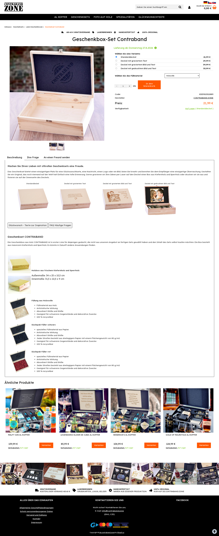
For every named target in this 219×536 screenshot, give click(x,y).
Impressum (36, 522)
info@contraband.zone (113, 511)
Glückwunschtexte (152, 17)
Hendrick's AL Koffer (124, 435)
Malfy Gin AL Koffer (19, 435)
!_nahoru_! (215, 532)
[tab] (14, 157)
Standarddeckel (128, 57)
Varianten (46, 445)
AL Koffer (60, 17)
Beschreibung (14, 157)
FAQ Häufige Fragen (60, 225)
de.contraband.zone (107, 532)
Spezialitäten (125, 17)
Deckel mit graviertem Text (134, 61)
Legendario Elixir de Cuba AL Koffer (80, 435)
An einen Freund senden (57, 157)
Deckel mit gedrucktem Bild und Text (138, 68)
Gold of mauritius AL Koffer (181, 435)
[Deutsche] (205, 3)
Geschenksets (80, 17)
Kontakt (36, 519)
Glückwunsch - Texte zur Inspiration (28, 225)
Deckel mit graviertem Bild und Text (138, 64)
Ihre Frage (33, 157)
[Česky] (210, 3)
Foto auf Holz (103, 17)
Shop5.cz (120, 532)
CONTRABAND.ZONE (203, 98)
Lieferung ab (133, 47)
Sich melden (189, 7)
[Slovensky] (214, 3)
